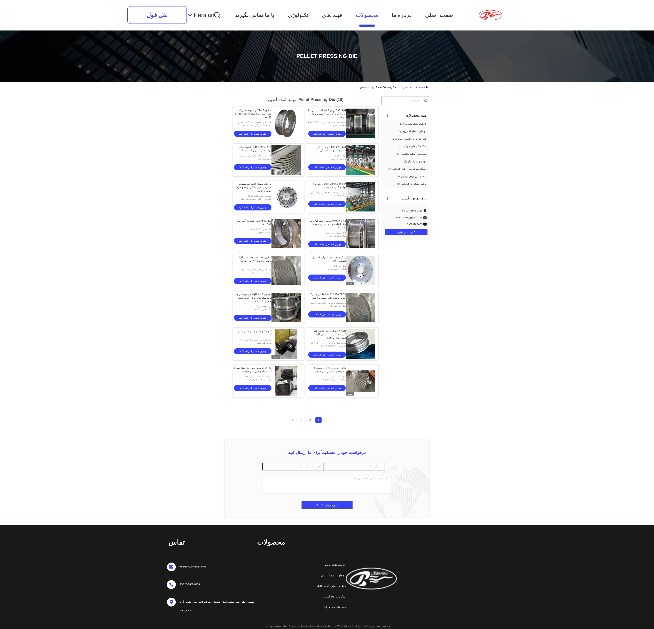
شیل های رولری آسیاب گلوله (331, 586)
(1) (411, 184)
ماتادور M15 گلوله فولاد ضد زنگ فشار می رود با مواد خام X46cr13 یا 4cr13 (253, 113)
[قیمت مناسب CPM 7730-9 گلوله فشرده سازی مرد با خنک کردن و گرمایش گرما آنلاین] (286, 160)
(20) (411, 131)
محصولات (367, 15)
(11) (412, 146)
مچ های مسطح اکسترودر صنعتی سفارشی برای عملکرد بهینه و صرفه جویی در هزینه (253, 187)
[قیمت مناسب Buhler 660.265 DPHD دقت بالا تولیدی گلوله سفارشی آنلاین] (360, 196)
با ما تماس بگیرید (254, 15)
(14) (411, 154)
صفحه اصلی (439, 15)
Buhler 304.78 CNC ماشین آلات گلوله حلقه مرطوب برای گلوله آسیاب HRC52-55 (329, 334)
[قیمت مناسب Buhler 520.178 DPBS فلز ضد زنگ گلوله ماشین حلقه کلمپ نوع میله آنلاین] (360, 307)
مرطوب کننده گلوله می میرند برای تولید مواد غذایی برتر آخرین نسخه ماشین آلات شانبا (254, 297)
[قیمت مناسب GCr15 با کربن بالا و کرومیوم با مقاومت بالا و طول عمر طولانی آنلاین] (360, 381)
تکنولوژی (298, 15)
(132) (412, 124)
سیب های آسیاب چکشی (334, 607)
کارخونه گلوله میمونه (335, 565)
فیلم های (332, 15)
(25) (409, 139)
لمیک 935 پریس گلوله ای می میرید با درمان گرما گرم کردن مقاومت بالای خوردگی (327, 113)
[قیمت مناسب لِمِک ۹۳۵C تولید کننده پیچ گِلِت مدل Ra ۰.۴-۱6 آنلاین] (286, 233)
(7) (415, 161)
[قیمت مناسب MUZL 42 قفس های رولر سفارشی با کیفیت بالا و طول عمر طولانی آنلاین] (286, 381)
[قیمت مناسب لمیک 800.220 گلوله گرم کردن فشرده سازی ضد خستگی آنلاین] (360, 160)
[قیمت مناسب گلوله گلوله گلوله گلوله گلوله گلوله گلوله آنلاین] (286, 344)
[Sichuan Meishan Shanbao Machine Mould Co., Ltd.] (490, 15)
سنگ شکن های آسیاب (334, 596)
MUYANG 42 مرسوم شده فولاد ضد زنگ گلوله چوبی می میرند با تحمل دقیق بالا (327, 224)
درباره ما (401, 15)
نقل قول (157, 15)
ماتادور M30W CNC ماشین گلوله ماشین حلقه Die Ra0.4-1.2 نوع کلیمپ (254, 261)
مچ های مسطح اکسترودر (333, 575)
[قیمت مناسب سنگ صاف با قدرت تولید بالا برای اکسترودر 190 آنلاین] (360, 270)
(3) (407, 169)
